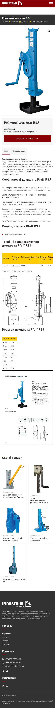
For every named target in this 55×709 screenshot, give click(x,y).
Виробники (6, 634)
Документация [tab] (19, 151)
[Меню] (51, 4)
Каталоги (6, 637)
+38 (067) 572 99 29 (12, 663)
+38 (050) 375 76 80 (12, 659)
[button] (49, 31)
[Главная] (12, 3)
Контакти (6, 644)
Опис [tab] (6, 151)
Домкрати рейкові (29, 131)
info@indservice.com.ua (14, 666)
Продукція (15, 22)
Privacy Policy (39, 701)
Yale (14, 129)
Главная (5, 22)
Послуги (5, 641)
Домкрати (25, 22)
